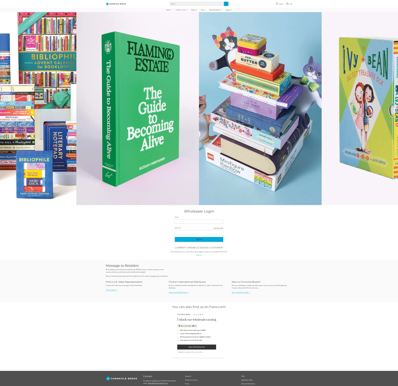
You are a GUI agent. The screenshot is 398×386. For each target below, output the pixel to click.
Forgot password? (218, 228)
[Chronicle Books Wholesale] (116, 3)
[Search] (226, 4)
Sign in (199, 239)
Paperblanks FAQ (246, 380)
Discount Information (248, 384)
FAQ (242, 376)
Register (199, 255)
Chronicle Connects (191, 380)
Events (187, 384)
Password (178, 228)
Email (176, 217)
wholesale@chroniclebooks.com (158, 383)
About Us (188, 376)
